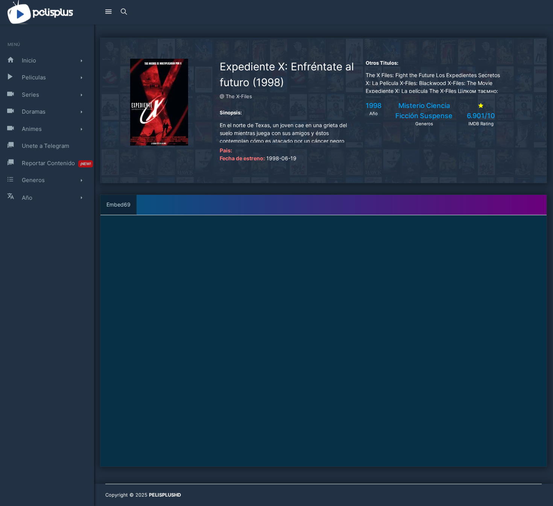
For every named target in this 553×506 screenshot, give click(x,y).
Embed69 (118, 204)
